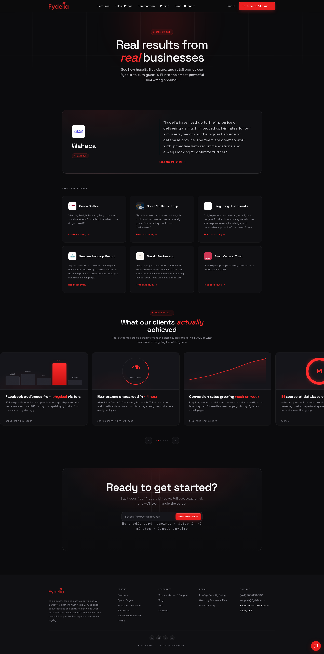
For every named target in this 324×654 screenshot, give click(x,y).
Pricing (164, 6)
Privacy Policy (207, 605)
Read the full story (171, 161)
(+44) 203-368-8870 (252, 595)
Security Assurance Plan (213, 600)
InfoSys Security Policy (212, 595)
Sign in (231, 6)
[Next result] (175, 440)
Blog (161, 600)
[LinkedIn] (158, 637)
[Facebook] (165, 637)
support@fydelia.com (252, 600)
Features (103, 6)
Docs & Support (185, 6)
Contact (163, 610)
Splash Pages (123, 6)
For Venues (124, 610)
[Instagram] (152, 637)
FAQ (160, 605)
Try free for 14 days (255, 6)
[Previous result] (148, 440)
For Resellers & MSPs (130, 615)
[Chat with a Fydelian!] (316, 646)
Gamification (146, 6)
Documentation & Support (173, 595)
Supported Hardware (130, 605)
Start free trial (186, 516)
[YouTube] (172, 637)
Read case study (77, 234)
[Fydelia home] (59, 6)
